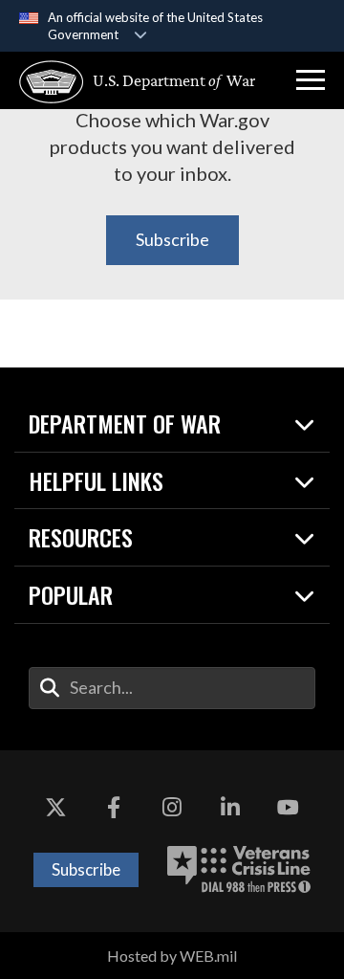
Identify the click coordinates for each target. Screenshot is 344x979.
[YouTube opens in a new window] (288, 808)
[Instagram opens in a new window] (172, 808)
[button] (310, 80)
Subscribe (172, 239)
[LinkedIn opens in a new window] (230, 808)
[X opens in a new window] (55, 808)
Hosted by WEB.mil (172, 955)
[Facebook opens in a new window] (114, 808)
